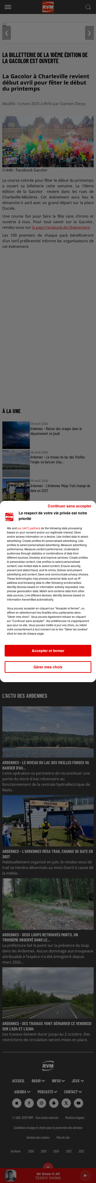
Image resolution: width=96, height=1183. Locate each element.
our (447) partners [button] (28, 528)
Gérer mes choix (48, 667)
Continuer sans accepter (69, 506)
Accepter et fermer (48, 650)
